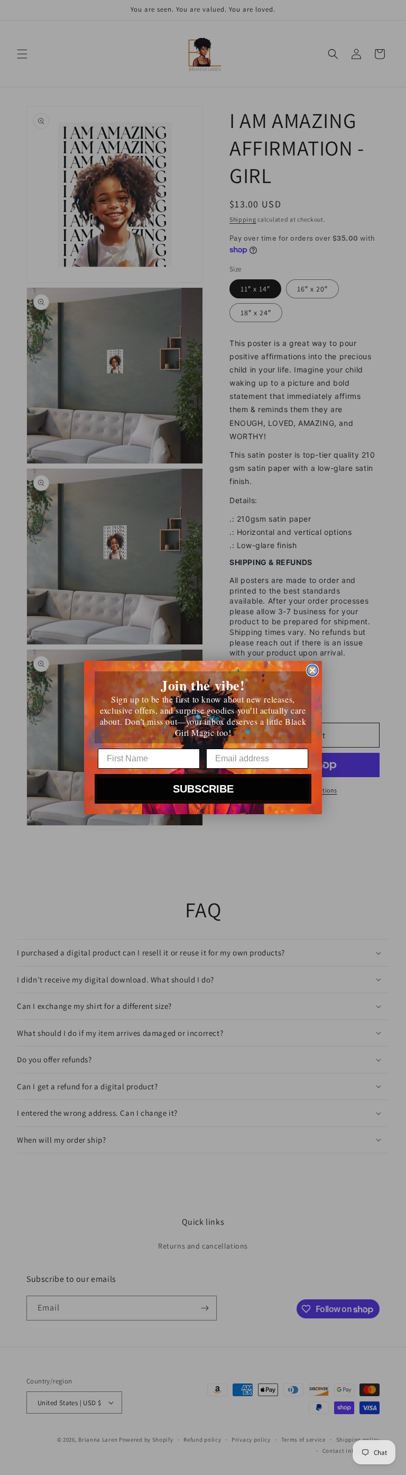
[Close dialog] (312, 670)
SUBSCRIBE (203, 789)
